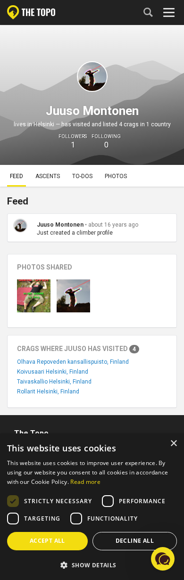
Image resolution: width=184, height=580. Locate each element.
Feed (16, 176)
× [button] (173, 443)
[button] (92, 564)
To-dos (82, 176)
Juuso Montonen (60, 224)
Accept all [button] (47, 541)
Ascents (47, 176)
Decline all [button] (135, 541)
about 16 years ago (113, 224)
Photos (116, 176)
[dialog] (92, 506)
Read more (85, 482)
